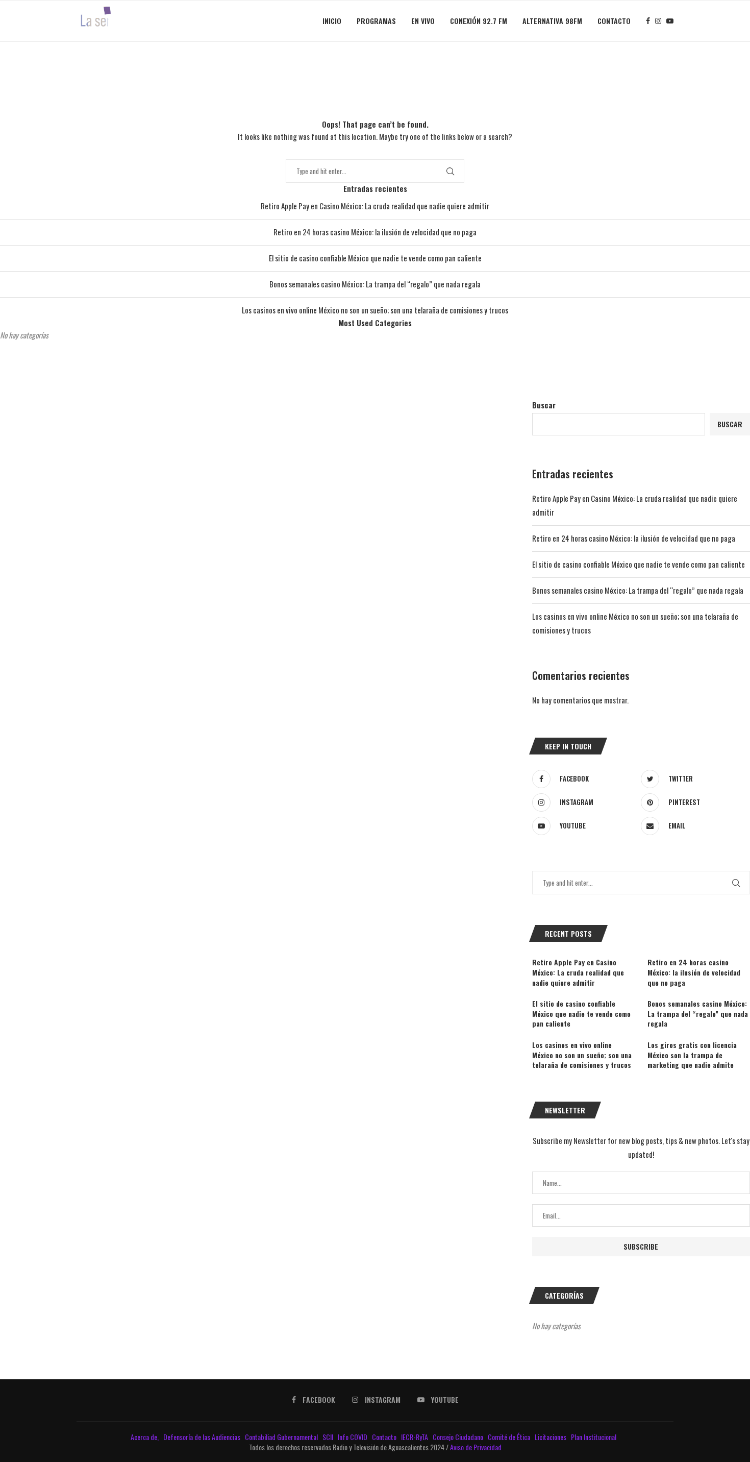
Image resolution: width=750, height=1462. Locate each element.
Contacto (614, 20)
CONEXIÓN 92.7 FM (478, 20)
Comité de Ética (510, 1436)
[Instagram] (658, 21)
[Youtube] (669, 21)
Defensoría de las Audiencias (201, 1436)
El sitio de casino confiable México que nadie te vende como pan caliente (375, 257)
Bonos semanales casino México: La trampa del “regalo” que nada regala (375, 283)
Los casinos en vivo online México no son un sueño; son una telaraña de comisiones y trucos (375, 309)
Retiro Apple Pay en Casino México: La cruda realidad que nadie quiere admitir (375, 205)
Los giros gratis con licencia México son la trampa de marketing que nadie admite (692, 1055)
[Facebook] (648, 21)
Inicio (331, 20)
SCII (328, 1436)
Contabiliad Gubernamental (282, 1436)
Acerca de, (145, 1436)
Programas (376, 20)
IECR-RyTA (415, 1436)
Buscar (544, 404)
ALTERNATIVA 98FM (552, 20)
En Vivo (423, 20)
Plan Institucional (594, 1436)
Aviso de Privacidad (476, 1447)
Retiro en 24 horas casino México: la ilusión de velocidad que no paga (375, 231)
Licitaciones (551, 1436)
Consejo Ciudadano (459, 1436)
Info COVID (353, 1436)
